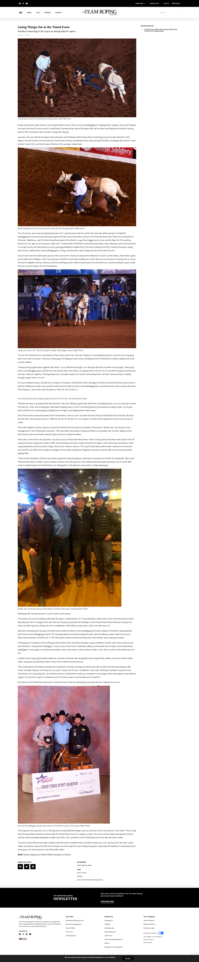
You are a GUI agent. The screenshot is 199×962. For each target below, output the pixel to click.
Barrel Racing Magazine (73, 924)
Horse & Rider (70, 928)
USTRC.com (108, 936)
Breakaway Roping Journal (74, 920)
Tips (38, 13)
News (29, 13)
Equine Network (149, 920)
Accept (127, 958)
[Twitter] (27, 934)
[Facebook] (20, 3)
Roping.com (109, 920)
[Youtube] (27, 3)
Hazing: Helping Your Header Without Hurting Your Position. (47, 854)
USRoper (108, 924)
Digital (166, 3)
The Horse (69, 932)
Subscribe (139, 3)
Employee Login (148, 928)
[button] (20, 866)
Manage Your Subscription (114, 947)
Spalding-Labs (109, 928)
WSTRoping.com (110, 932)
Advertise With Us (149, 924)
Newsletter (154, 3)
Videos (58, 13)
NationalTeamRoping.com (113, 939)
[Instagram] (23, 3)
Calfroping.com (71, 936)
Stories (47, 13)
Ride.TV (107, 943)
